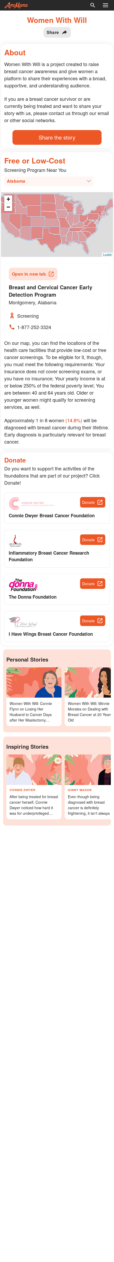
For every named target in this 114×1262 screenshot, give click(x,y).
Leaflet (107, 254)
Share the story (57, 137)
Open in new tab (29, 274)
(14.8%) (73, 420)
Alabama (16, 181)
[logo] (16, 5)
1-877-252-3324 (34, 327)
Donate (88, 502)
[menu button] (105, 5)
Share (53, 32)
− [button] (8, 207)
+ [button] (8, 199)
